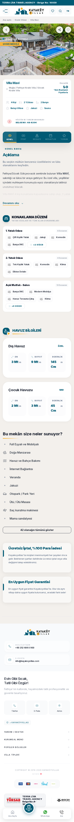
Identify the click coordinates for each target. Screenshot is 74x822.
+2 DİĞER (38, 245)
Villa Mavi (34, 20)
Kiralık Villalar (21, 20)
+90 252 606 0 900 (24, 647)
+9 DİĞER (17, 306)
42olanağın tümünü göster (37, 529)
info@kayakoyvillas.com (27, 661)
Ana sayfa (7, 20)
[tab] (10, 137)
